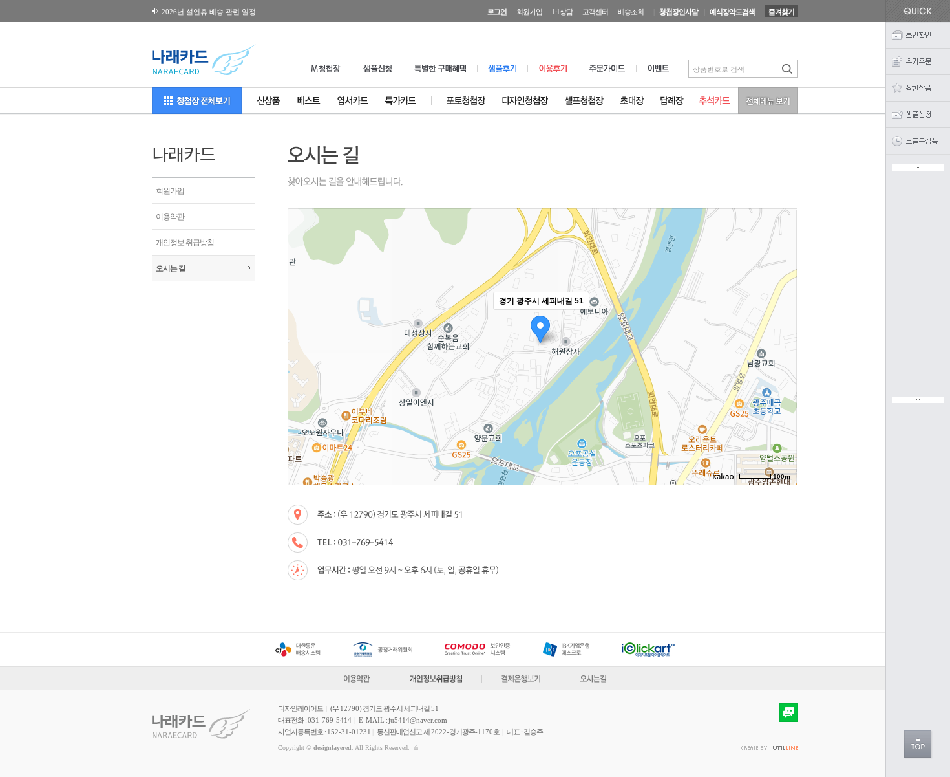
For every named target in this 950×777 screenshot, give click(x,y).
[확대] (781, 323)
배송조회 (631, 12)
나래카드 (183, 156)
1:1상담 (562, 12)
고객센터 (595, 12)
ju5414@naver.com (417, 720)
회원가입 (529, 12)
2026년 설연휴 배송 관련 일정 (209, 12)
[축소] (781, 345)
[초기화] (781, 369)
